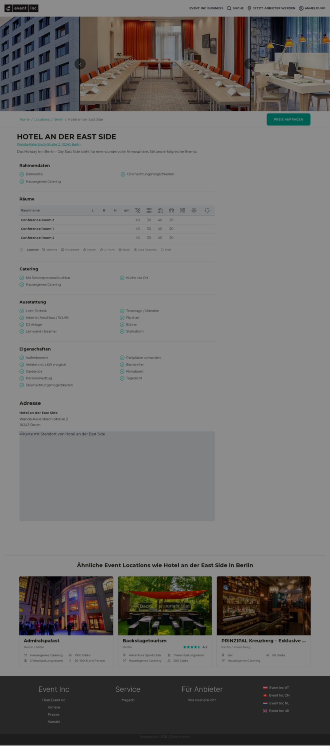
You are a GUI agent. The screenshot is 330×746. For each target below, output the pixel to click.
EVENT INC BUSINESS (206, 8)
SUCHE (238, 8)
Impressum (149, 737)
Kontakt (54, 721)
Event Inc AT (279, 687)
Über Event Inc (53, 700)
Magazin (128, 700)
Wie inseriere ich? (202, 700)
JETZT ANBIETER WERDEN (274, 8)
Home (25, 119)
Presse (53, 714)
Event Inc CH (279, 695)
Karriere (54, 707)
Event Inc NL (279, 703)
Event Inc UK (279, 711)
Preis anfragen (288, 119)
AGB (164, 737)
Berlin (58, 119)
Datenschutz (180, 737)
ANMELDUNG (315, 8)
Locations (42, 119)
